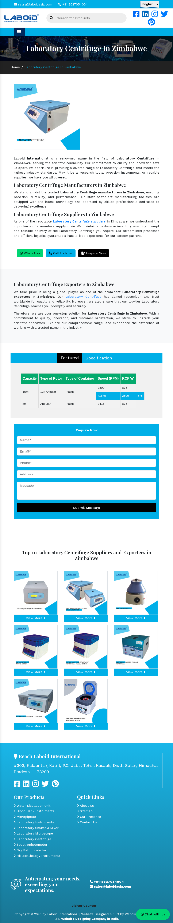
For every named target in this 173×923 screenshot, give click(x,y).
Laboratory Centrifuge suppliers (79, 221)
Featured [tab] (70, 357)
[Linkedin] (145, 15)
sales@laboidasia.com (34, 4)
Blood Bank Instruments (35, 811)
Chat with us (154, 914)
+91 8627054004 (74, 4)
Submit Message (86, 508)
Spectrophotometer (31, 845)
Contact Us (88, 822)
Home (15, 67)
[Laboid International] (21, 18)
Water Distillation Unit (33, 806)
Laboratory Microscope (34, 833)
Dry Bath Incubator (31, 850)
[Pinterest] (151, 23)
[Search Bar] (51, 18)
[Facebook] (136, 15)
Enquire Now (95, 253)
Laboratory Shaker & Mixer (37, 828)
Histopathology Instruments (38, 856)
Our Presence (90, 817)
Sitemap (86, 811)
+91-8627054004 (108, 882)
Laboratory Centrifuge (83, 297)
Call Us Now (62, 253)
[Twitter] (164, 15)
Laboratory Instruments (35, 822)
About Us (86, 806)
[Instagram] (154, 15)
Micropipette (26, 817)
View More (34, 618)
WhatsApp (31, 253)
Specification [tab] (99, 357)
